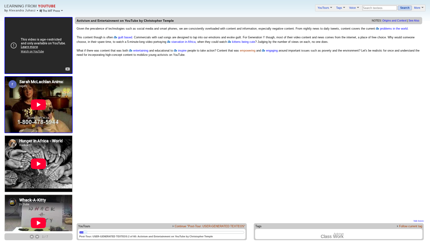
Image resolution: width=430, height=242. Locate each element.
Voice (353, 7)
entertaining (140, 50)
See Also (413, 20)
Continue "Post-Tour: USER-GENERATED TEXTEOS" (209, 226)
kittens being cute (243, 41)
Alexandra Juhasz (22, 10)
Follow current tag (410, 226)
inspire (182, 50)
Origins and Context (394, 20)
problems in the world (394, 28)
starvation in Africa (183, 41)
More (417, 7)
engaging (272, 50)
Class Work (332, 236)
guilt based (125, 37)
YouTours (324, 7)
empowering (247, 50)
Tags (339, 7)
